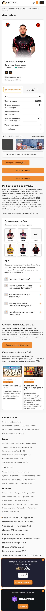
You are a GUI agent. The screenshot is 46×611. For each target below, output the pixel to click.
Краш (39, 476)
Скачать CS (7, 526)
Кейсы (4, 483)
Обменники (13, 483)
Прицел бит (21, 508)
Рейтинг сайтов (32, 538)
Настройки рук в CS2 (12, 521)
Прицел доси (33, 504)
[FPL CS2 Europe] (38, 25)
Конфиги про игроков (13, 534)
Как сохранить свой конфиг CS (13, 451)
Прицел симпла (28, 497)
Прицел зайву (33, 508)
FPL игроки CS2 (23, 526)
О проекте (36, 555)
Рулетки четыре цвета (10, 476)
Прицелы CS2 (7, 493)
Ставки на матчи (26, 483)
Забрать (23, 606)
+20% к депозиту (22, 582)
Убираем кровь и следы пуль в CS (15, 462)
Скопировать (39, 136)
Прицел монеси (8, 504)
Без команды (33, 9)
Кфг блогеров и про (12, 538)
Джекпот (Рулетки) (28, 476)
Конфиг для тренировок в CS (21, 447)
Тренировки (29, 382)
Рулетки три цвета (23, 472)
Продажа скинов (8, 472)
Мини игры (16, 479)
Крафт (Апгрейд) (29, 479)
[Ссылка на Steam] (6, 72)
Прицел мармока (8, 508)
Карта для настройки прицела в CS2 (33, 388)
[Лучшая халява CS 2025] (12, 371)
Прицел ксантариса (21, 500)
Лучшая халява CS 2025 (12, 387)
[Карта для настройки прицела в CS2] (33, 371)
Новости (17, 517)
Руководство (8, 382)
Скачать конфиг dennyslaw (17, 345)
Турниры (28, 517)
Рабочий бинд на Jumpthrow (12, 458)
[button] (20, 148)
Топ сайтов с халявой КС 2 (15, 555)
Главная (4, 9)
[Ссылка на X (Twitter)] (10, 72)
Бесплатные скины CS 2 (14, 551)
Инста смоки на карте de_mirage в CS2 (16, 455)
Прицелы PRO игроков (10, 512)
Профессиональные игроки (18, 9)
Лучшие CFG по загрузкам (15, 530)
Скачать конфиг (23, 170)
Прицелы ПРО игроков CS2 (25, 493)
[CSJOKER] (23, 599)
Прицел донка (21, 504)
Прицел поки (7, 500)
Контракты (6, 479)
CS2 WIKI (29, 521)
